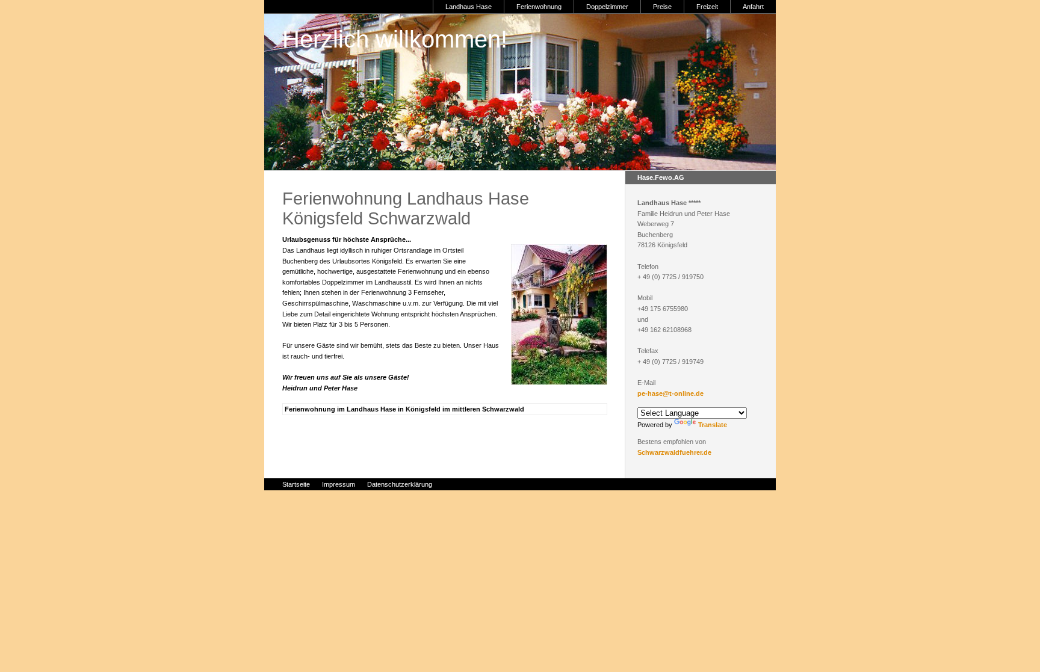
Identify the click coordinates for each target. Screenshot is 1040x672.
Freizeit (707, 6)
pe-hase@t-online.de (670, 393)
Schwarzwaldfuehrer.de (674, 452)
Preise (662, 6)
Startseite (296, 484)
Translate (712, 424)
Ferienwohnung (539, 6)
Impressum (338, 484)
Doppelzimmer (607, 6)
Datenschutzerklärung (399, 484)
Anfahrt (753, 6)
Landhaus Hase (468, 6)
